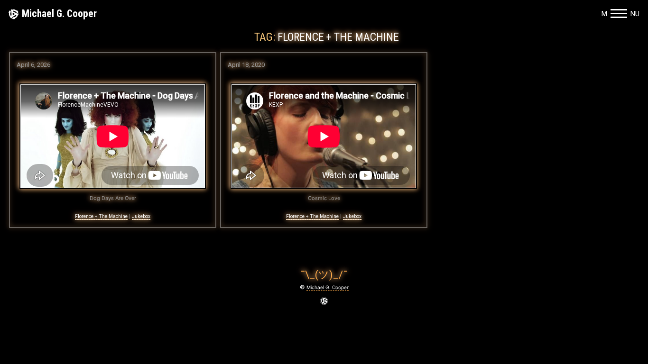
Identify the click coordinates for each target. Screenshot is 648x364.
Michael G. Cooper (59, 13)
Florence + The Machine (101, 216)
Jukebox (141, 216)
